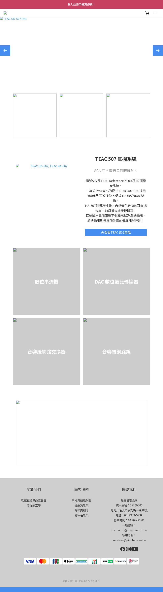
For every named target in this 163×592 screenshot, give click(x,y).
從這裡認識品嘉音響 (33, 500)
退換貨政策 (81, 505)
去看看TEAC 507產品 (116, 232)
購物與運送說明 (81, 500)
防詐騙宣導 (34, 505)
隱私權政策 (81, 515)
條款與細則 (81, 510)
